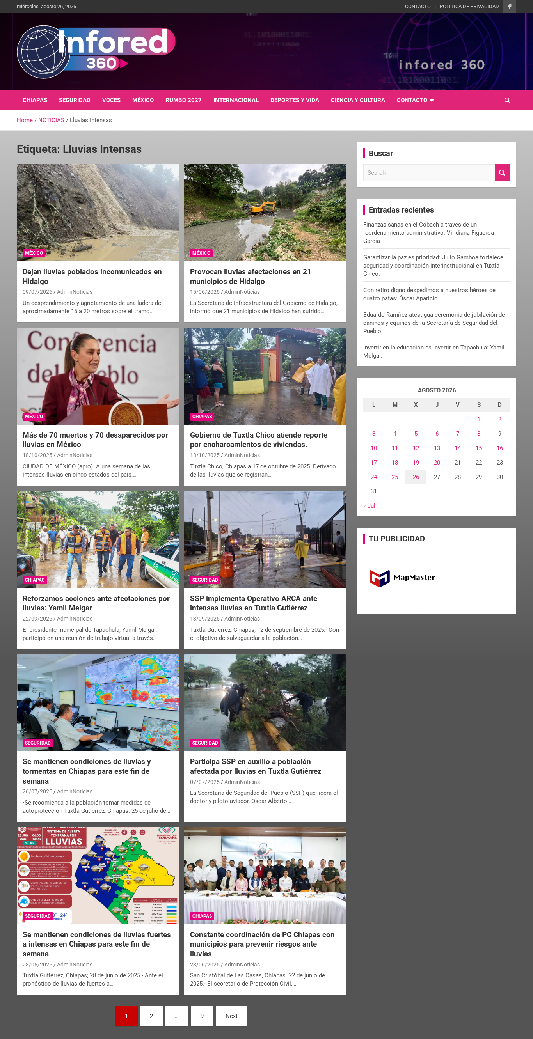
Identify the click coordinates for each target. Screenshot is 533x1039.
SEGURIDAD (75, 100)
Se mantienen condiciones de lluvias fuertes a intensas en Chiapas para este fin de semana (97, 944)
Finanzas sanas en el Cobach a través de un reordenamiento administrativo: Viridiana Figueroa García (428, 233)
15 (479, 448)
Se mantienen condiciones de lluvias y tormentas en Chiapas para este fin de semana (87, 771)
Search (502, 173)
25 (395, 476)
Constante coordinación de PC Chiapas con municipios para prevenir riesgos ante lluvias (262, 944)
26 (416, 476)
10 (374, 448)
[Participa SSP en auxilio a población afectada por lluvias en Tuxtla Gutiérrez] (264, 703)
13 (437, 448)
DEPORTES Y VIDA (294, 100)
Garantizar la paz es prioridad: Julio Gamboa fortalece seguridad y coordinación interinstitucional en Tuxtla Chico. (433, 265)
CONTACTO (418, 6)
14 (458, 448)
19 (416, 462)
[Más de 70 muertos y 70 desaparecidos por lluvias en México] (97, 376)
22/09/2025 (37, 618)
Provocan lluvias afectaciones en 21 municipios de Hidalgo (250, 276)
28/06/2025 (37, 964)
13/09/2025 (205, 618)
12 (416, 448)
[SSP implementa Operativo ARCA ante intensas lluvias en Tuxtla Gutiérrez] (264, 539)
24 (374, 476)
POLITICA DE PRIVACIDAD (469, 6)
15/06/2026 (205, 292)
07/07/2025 (205, 782)
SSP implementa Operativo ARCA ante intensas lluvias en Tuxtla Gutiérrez (253, 603)
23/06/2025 (205, 964)
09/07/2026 (37, 292)
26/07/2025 (37, 791)
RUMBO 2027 (183, 100)
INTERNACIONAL (236, 100)
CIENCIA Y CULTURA (358, 100)
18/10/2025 (37, 455)
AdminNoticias (74, 292)
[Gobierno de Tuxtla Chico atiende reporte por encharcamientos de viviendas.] (264, 376)
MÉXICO (143, 100)
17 (374, 462)
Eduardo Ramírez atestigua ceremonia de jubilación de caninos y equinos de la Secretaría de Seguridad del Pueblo (434, 323)
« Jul (369, 505)
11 (395, 448)
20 (437, 462)
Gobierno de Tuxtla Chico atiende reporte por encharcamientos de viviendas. (258, 440)
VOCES (111, 100)
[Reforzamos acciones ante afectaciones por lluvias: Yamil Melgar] (97, 539)
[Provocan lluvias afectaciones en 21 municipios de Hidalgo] (264, 213)
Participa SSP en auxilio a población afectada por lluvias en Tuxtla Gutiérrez (256, 766)
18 (395, 462)
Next (232, 1015)
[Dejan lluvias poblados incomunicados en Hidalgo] (97, 213)
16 (500, 448)
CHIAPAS (35, 100)
